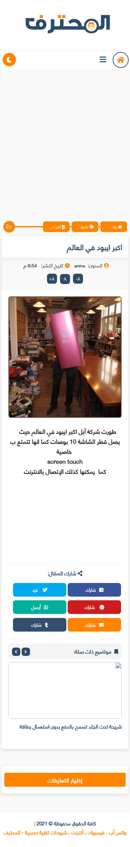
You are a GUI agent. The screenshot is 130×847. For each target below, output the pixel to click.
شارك (91, 589)
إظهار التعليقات (65, 779)
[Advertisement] (65, 140)
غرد (35, 589)
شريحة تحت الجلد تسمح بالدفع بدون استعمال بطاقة (71, 726)
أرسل (36, 607)
